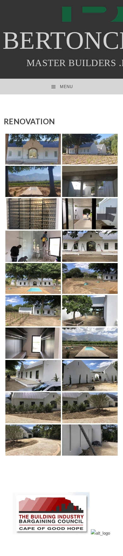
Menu (66, 86)
